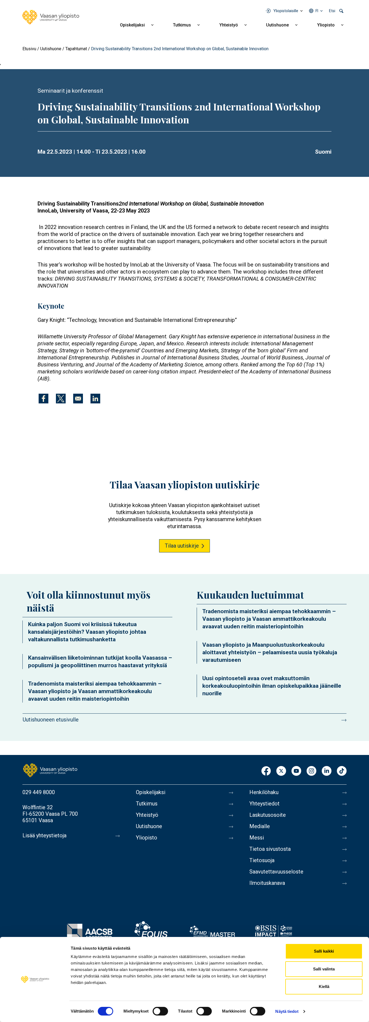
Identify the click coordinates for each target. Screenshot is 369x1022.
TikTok (342, 771)
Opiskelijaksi (132, 25)
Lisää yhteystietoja (44, 835)
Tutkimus (182, 25)
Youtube (296, 771)
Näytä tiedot (286, 1011)
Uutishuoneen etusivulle (51, 719)
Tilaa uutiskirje (182, 545)
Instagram (311, 771)
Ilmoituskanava (267, 883)
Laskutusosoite (267, 815)
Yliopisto (326, 25)
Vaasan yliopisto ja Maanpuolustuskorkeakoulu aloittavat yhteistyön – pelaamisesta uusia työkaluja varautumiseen (269, 652)
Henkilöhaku (264, 792)
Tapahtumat (76, 48)
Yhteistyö (228, 25)
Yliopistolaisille (286, 11)
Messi (256, 837)
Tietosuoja (261, 860)
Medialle (259, 826)
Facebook (266, 771)
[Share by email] (78, 398)
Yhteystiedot (264, 803)
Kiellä (324, 986)
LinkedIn (326, 771)
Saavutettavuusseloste (276, 871)
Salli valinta (324, 969)
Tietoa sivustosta (270, 849)
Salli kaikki (324, 951)
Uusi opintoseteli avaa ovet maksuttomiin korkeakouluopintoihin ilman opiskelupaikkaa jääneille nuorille (271, 686)
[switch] (160, 1011)
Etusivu (29, 48)
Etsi (332, 11)
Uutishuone (277, 25)
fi (317, 11)
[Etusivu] (50, 17)
